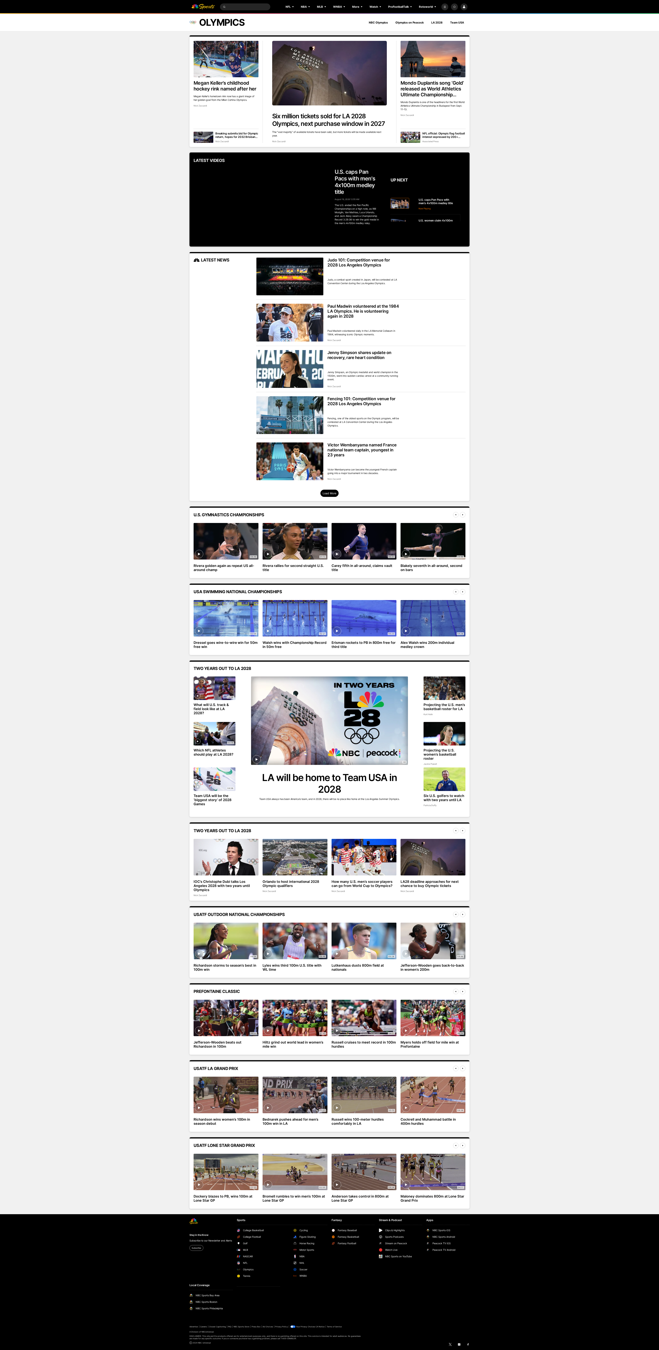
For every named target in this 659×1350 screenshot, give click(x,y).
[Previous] (456, 514)
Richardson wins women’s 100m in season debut (222, 1121)
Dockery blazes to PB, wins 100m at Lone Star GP (223, 1198)
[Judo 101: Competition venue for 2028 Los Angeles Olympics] (289, 276)
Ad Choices (268, 1326)
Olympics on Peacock (409, 22)
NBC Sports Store (242, 1326)
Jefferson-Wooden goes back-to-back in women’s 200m (432, 967)
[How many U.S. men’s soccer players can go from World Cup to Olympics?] (364, 857)
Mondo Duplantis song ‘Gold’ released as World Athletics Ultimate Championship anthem (432, 89)
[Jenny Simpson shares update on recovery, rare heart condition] (289, 369)
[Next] (462, 514)
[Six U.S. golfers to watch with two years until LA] (444, 779)
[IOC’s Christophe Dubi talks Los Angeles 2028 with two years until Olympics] (226, 857)
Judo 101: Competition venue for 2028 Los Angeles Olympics (358, 262)
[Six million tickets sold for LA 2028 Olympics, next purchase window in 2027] (329, 73)
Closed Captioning (217, 1326)
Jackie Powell (430, 764)
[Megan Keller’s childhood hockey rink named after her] (226, 59)
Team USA (457, 22)
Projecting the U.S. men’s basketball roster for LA (444, 707)
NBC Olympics (378, 22)
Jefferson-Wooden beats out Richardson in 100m (217, 1044)
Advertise (193, 1326)
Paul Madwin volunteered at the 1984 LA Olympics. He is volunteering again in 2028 (363, 311)
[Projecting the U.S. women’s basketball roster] (444, 733)
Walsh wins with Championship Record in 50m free (295, 645)
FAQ (229, 1326)
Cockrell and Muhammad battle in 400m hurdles (428, 1121)
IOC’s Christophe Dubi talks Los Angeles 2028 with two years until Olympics (222, 886)
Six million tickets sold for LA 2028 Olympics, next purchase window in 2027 (328, 119)
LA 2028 (437, 22)
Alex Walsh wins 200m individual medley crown (427, 645)
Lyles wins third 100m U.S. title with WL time (292, 967)
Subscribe (196, 1248)
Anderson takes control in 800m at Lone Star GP (360, 1198)
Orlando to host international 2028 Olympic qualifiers (291, 884)
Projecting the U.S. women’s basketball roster (440, 754)
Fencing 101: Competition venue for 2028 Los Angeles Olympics (361, 401)
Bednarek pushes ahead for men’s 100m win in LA (290, 1121)
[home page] (203, 7)
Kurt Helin (428, 714)
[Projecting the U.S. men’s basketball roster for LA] (444, 688)
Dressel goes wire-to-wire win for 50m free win (226, 645)
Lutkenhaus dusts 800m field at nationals (358, 967)
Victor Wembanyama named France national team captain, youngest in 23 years (362, 449)
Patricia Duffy (430, 805)
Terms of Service (334, 1326)
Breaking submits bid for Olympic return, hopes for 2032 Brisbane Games (236, 135)
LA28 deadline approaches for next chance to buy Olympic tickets (430, 884)
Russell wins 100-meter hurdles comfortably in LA (358, 1121)
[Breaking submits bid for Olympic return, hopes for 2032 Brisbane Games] (203, 137)
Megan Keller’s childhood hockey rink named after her (225, 86)
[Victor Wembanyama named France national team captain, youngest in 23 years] (289, 461)
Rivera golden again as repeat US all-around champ (224, 568)
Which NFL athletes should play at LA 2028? (213, 752)
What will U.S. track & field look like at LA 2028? (211, 709)
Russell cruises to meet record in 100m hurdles (364, 1044)
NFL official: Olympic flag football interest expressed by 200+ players (443, 135)
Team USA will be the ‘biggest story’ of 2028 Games (213, 800)
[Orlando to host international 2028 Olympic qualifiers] (295, 857)
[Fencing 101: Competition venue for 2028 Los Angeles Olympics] (289, 415)
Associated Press (430, 141)
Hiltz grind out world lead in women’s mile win (293, 1044)
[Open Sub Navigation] (293, 7)
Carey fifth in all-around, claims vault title (362, 568)
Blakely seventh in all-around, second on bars (431, 568)
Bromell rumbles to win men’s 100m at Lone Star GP (294, 1198)
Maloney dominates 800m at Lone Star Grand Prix (432, 1198)
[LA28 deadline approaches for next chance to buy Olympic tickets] (433, 857)
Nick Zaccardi (279, 141)
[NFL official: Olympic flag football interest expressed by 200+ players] (410, 137)
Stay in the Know (199, 1234)
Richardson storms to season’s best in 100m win (225, 967)
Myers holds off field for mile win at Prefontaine (430, 1044)
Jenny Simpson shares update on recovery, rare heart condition (359, 355)
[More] (444, 6)
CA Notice (320, 1326)
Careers (203, 1326)
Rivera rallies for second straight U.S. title (293, 568)
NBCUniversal (207, 1332)
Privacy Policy (281, 1326)
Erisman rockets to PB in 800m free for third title (364, 645)
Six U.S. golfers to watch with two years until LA (444, 798)
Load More (330, 493)
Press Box (256, 1326)
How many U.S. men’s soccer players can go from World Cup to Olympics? (362, 884)
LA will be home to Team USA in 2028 (329, 783)
